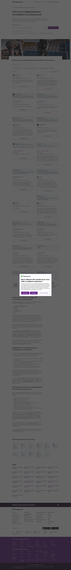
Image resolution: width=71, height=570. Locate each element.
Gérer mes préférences (44, 293)
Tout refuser (34, 293)
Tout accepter (25, 293)
